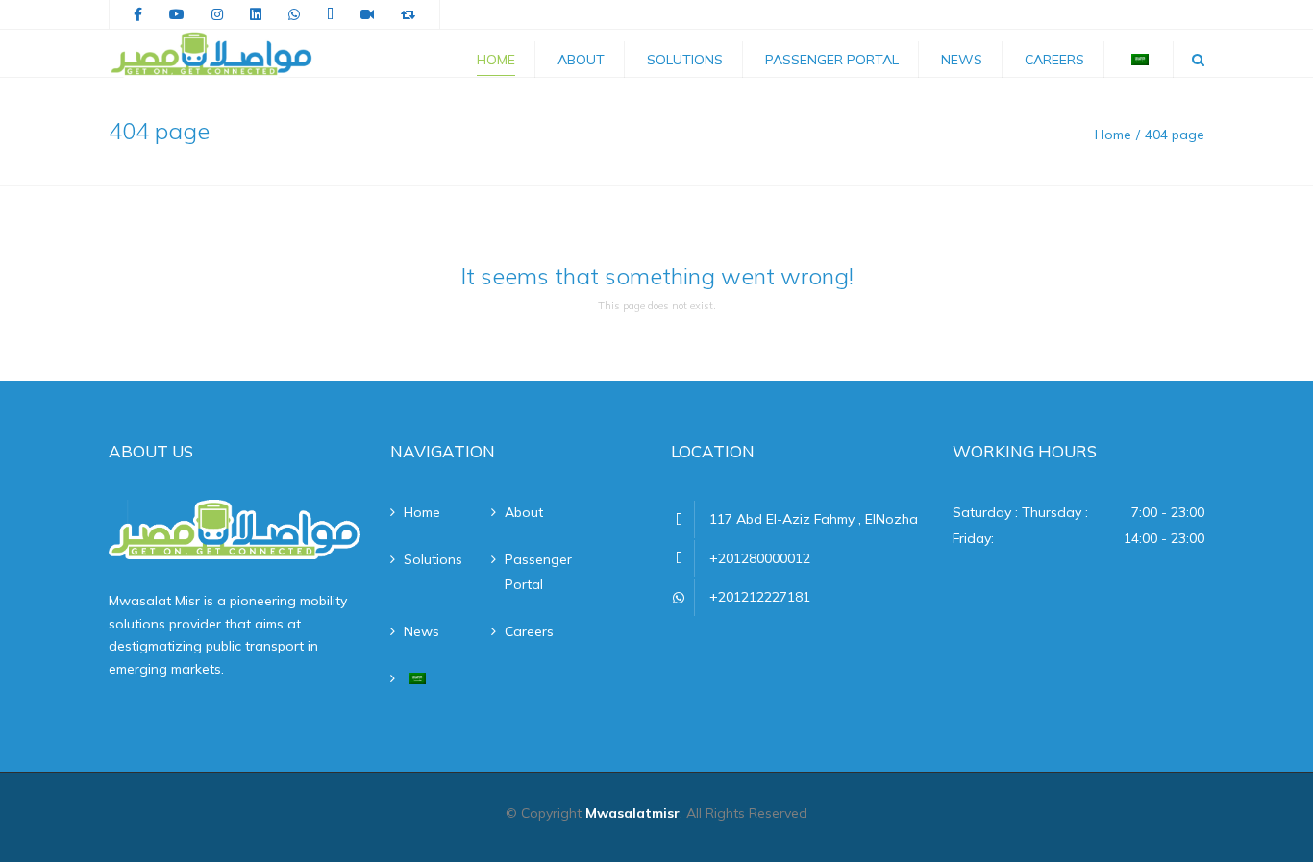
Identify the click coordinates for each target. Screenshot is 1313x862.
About (581, 59)
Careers (1054, 59)
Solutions (685, 59)
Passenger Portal (832, 59)
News (961, 59)
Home (496, 59)
